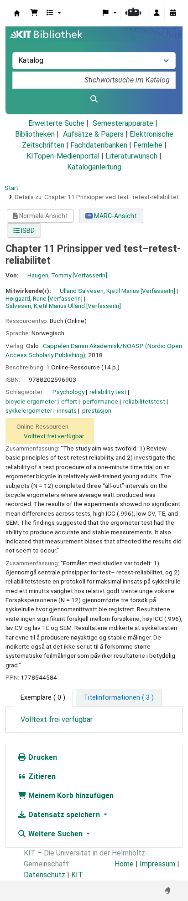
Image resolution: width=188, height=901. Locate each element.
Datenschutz (44, 874)
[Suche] (94, 99)
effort (69, 401)
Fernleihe (147, 145)
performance (100, 401)
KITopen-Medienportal (62, 156)
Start (11, 187)
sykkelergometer (28, 410)
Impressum (157, 864)
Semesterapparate (123, 123)
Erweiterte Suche (56, 123)
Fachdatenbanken (98, 145)
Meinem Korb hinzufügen (70, 795)
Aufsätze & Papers (93, 134)
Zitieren (41, 776)
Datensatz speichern (64, 814)
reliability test (107, 391)
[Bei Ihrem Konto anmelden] (156, 13)
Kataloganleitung (94, 167)
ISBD (27, 230)
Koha (17, 13)
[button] (34, 13)
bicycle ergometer (30, 401)
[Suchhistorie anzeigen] (173, 13)
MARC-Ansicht (115, 216)
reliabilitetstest (144, 401)
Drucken (41, 757)
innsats (67, 410)
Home (124, 864)
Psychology (68, 391)
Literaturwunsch (131, 156)
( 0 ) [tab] (43, 697)
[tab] (119, 698)
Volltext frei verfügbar (54, 436)
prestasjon (96, 410)
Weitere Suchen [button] (55, 833)
